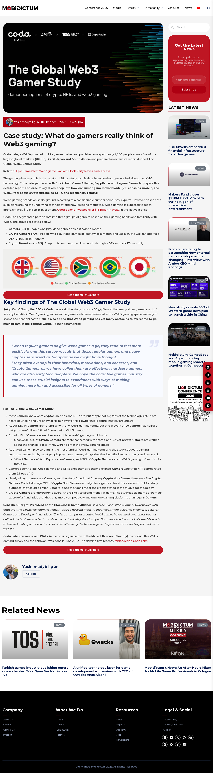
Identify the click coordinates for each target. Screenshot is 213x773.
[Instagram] (184, 737)
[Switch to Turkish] (199, 8)
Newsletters (122, 740)
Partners (61, 735)
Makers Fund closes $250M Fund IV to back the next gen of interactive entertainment (186, 202)
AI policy (167, 730)
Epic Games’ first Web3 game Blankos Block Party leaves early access (63, 171)
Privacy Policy (170, 719)
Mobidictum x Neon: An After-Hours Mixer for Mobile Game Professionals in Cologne (178, 669)
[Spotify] (171, 744)
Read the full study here (83, 294)
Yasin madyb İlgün (40, 566)
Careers (7, 724)
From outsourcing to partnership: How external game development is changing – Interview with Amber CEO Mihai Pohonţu (189, 258)
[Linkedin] (171, 737)
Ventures (174, 7)
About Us (7, 719)
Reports (120, 724)
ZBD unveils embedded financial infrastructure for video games (187, 150)
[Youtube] (191, 737)
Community (152, 8)
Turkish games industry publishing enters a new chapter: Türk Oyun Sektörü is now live (35, 671)
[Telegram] (165, 744)
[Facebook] (165, 737)
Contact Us (8, 730)
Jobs (118, 735)
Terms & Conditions (173, 724)
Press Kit (7, 735)
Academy (121, 730)
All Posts (31, 573)
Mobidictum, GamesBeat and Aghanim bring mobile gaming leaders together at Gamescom (188, 360)
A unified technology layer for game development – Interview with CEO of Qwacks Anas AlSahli (103, 671)
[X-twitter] (178, 737)
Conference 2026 (96, 7)
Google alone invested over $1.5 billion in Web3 (88, 209)
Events (131, 8)
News (188, 7)
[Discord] (184, 744)
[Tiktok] (178, 744)
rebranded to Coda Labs (131, 541)
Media (117, 7)
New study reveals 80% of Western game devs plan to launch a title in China (189, 310)
